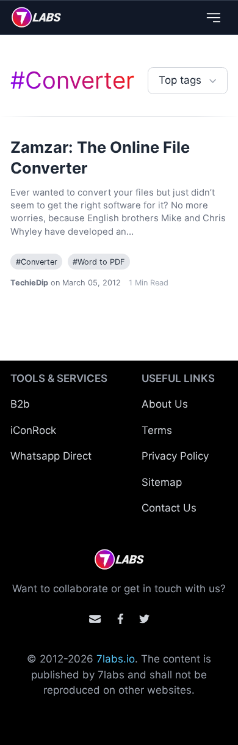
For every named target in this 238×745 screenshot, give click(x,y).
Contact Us (169, 508)
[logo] (36, 17)
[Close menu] (213, 17)
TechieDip (29, 282)
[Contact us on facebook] (120, 619)
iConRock (33, 430)
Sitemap (162, 482)
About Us (165, 404)
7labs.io (115, 659)
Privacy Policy (175, 456)
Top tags (180, 80)
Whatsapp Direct (51, 456)
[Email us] (94, 618)
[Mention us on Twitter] (144, 619)
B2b (20, 404)
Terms (157, 430)
